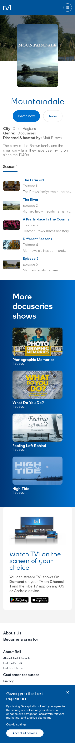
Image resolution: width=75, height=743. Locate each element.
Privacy (8, 681)
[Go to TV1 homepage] (7, 7)
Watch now (26, 116)
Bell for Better (13, 668)
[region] (37, 714)
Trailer (53, 116)
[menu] (68, 7)
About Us (12, 632)
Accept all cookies (24, 733)
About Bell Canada (16, 658)
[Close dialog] (67, 692)
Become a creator (20, 639)
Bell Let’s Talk (12, 663)
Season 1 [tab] (10, 166)
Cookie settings (16, 724)
